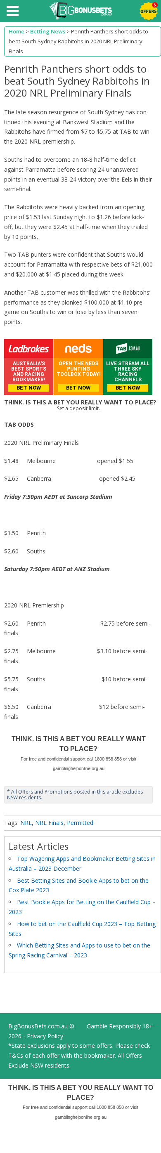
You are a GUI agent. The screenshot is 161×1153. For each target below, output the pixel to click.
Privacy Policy (45, 1036)
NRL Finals (49, 823)
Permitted (80, 823)
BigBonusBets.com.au (38, 1026)
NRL (26, 823)
